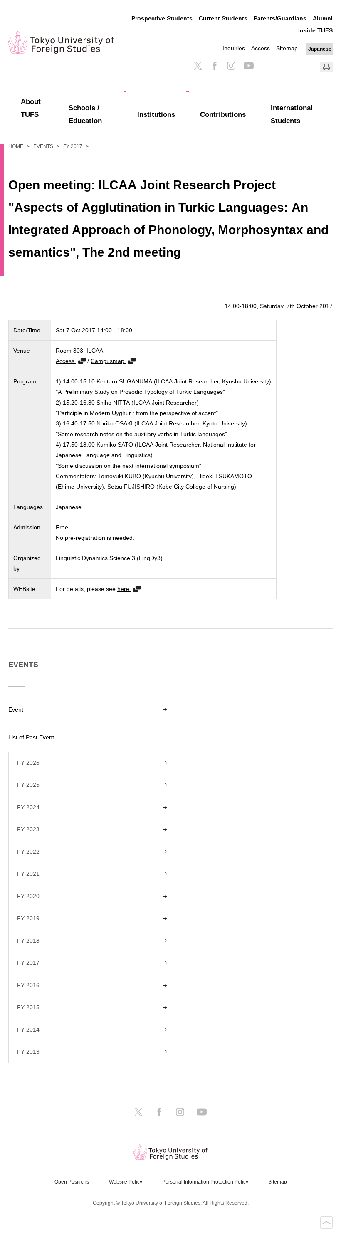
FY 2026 (28, 762)
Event (15, 709)
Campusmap (108, 361)
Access (260, 48)
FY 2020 (28, 896)
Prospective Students (162, 18)
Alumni (323, 18)
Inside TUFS (315, 30)
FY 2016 (28, 985)
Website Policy (125, 1182)
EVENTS (43, 146)
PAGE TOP (326, 1222)
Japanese (319, 49)
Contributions (223, 115)
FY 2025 (28, 784)
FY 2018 (28, 940)
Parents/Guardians (280, 18)
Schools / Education (85, 114)
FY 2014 (28, 1029)
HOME (15, 146)
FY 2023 (28, 829)
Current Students (223, 18)
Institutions (156, 115)
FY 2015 (28, 1007)
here (124, 589)
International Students (292, 114)
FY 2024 (28, 807)
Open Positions (71, 1182)
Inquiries (233, 48)
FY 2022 (28, 851)
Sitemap (287, 48)
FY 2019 (28, 918)
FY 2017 (72, 146)
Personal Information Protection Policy (205, 1182)
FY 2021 (28, 873)
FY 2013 (28, 1051)
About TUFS (31, 108)
